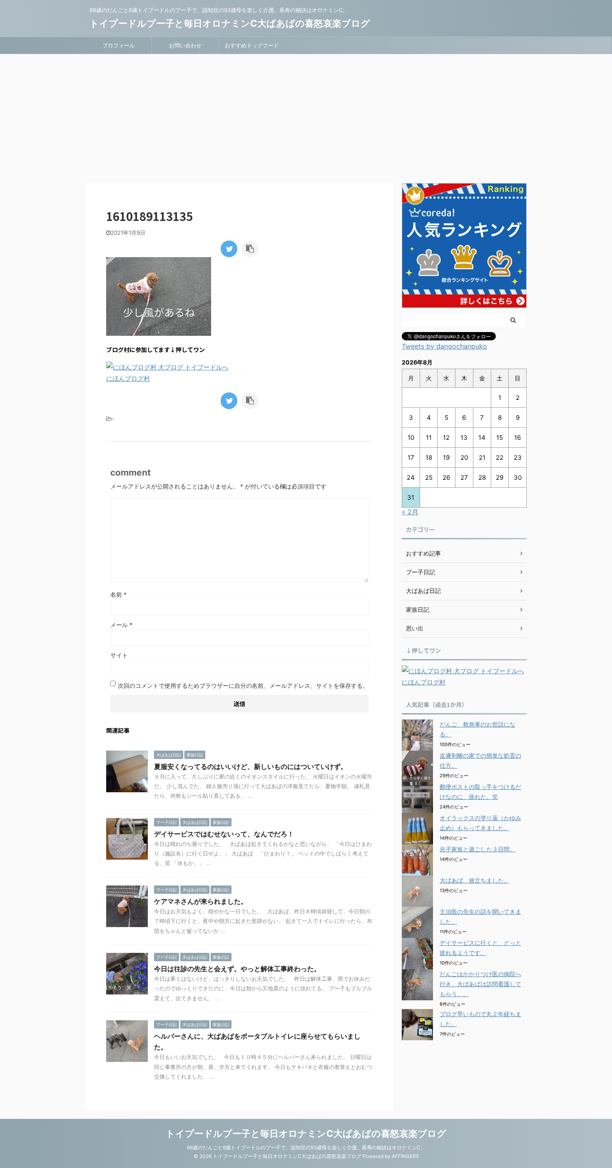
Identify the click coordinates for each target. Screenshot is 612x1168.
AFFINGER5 (405, 1156)
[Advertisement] (306, 116)
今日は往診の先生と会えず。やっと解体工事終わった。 (237, 969)
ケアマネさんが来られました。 (200, 901)
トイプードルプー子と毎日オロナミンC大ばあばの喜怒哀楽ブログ (230, 23)
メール (121, 624)
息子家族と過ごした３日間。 (477, 849)
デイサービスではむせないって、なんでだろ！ (224, 834)
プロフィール (118, 45)
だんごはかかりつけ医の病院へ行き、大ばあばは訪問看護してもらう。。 (480, 983)
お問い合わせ (185, 45)
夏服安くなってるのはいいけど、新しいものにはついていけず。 (250, 766)
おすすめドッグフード (252, 45)
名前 (118, 594)
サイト (119, 655)
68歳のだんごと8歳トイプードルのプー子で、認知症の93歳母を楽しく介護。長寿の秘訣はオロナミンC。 (306, 1147)
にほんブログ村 (128, 378)
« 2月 (410, 512)
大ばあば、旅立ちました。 (475, 880)
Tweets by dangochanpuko (444, 346)
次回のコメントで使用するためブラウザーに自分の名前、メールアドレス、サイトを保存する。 (243, 685)
